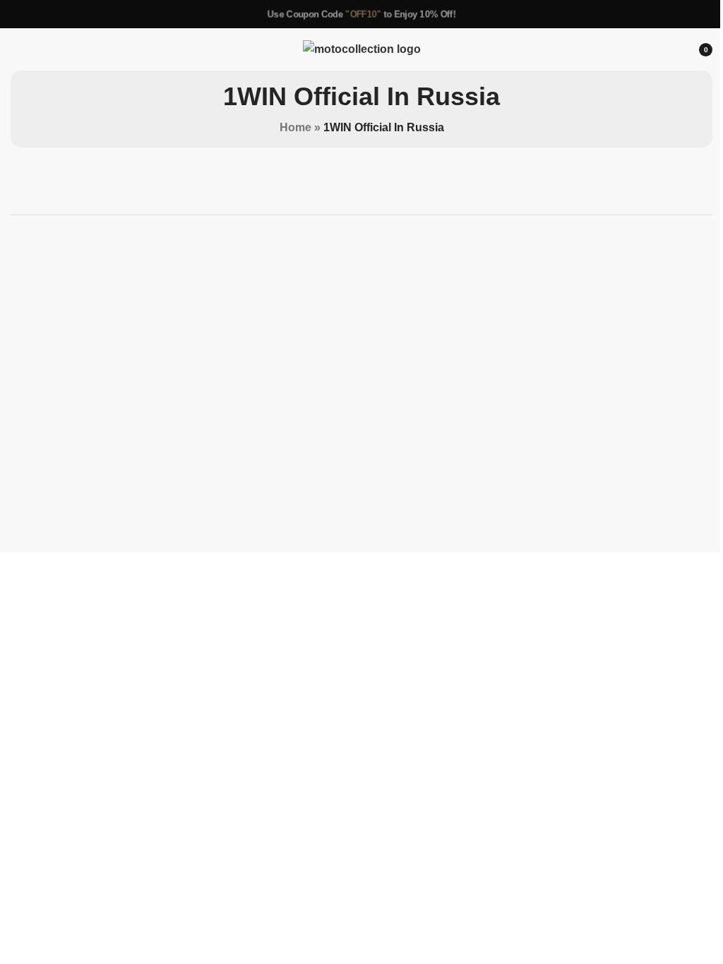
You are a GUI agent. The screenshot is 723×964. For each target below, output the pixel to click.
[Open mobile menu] (16, 49)
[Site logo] (356, 48)
